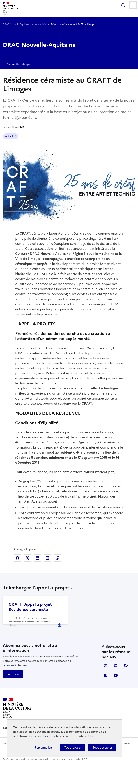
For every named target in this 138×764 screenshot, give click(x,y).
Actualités (40, 24)
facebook (125, 665)
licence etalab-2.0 (76, 759)
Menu (133, 5)
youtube (115, 675)
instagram (105, 675)
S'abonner (13, 674)
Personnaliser (44, 747)
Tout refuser (72, 747)
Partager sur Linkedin (37, 558)
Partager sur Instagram (47, 558)
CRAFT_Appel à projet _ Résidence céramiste (32, 606)
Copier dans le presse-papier (57, 558)
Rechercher (122, 5)
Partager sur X (27, 558)
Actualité (10, 136)
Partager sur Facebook (17, 558)
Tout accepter (102, 747)
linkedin (115, 665)
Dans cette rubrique (18, 64)
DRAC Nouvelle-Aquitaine (16, 24)
